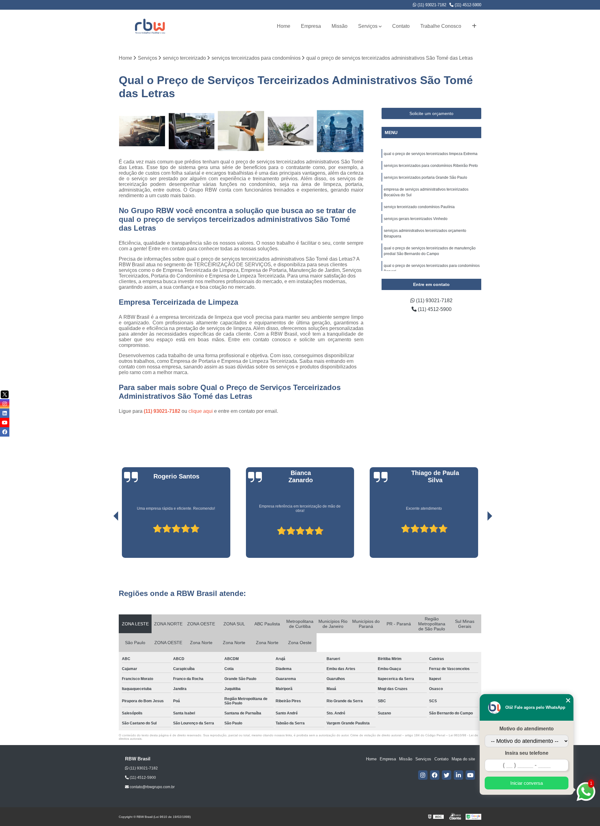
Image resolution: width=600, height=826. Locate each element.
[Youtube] (470, 775)
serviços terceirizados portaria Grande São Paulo (425, 177)
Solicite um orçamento (431, 113)
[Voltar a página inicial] (150, 26)
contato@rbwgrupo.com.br (152, 787)
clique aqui (200, 411)
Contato (401, 26)
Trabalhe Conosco (440, 26)
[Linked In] (458, 775)
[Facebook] (434, 775)
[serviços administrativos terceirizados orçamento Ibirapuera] (291, 131)
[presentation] (107, 540)
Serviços (368, 26)
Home (283, 26)
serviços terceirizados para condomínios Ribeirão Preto (431, 165)
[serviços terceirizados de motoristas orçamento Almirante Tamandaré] (142, 131)
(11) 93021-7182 (431, 5)
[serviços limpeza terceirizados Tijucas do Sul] (340, 131)
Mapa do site (463, 759)
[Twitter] (446, 775)
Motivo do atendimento (526, 728)
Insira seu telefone (526, 753)
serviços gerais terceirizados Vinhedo (416, 219)
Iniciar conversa (526, 783)
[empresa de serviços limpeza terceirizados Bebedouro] (241, 131)
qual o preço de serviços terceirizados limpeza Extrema (431, 154)
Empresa (311, 26)
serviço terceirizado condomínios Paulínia (419, 207)
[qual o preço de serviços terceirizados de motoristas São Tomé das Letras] (191, 131)
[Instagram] (423, 775)
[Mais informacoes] (474, 26)
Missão (340, 26)
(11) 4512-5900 (467, 5)
